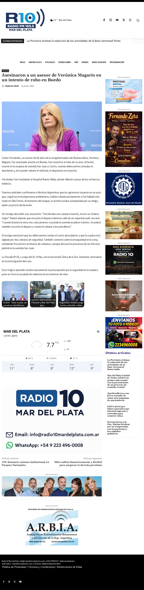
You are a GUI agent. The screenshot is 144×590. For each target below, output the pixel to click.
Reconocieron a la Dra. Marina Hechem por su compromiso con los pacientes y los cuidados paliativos (118, 428)
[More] (59, 94)
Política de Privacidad (14, 566)
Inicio (5, 71)
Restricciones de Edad (69, 566)
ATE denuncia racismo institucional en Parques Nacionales (25, 464)
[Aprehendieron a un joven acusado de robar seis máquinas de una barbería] (136, 396)
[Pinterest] (42, 94)
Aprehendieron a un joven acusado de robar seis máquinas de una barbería (118, 397)
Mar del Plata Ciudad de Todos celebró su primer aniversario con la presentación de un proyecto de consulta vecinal (118, 381)
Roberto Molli (12, 85)
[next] (141, 41)
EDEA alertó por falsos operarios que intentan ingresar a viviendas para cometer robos (118, 411)
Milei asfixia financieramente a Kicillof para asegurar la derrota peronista (78, 464)
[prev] (135, 41)
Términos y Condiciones (41, 566)
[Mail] (117, 20)
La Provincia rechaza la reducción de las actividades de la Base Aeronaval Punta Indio (118, 365)
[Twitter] (123, 20)
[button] (137, 20)
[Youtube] (20, 582)
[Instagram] (110, 20)
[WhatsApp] (130, 20)
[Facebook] (104, 20)
